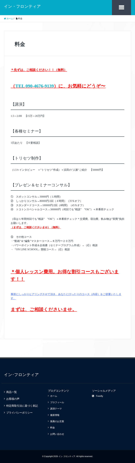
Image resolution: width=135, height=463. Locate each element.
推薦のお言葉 (57, 421)
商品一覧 (11, 392)
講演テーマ (56, 408)
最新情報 (54, 415)
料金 (52, 427)
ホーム (53, 396)
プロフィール (57, 402)
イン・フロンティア (22, 6)
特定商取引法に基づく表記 (22, 405)
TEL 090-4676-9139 (34, 85)
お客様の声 (12, 398)
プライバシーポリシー (19, 412)
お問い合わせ (57, 434)
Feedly (99, 396)
